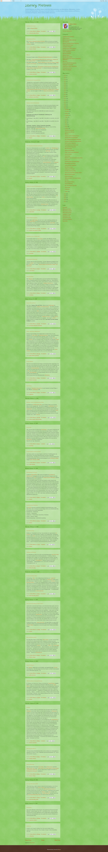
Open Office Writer (55, 554)
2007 (65, 194)
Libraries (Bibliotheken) (67, 51)
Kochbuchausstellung (35, 368)
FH (28, 370)
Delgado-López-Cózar (30, 768)
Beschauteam (47, 375)
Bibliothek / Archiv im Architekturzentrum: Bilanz (74, 157)
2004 (65, 199)
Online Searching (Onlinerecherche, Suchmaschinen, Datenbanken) (72, 59)
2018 (65, 88)
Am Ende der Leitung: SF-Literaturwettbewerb (73, 141)
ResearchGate (65, 221)
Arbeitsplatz (29, 711)
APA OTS (38, 414)
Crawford (38, 645)
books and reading (32, 33)
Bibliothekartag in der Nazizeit (70, 163)
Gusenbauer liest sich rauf (69, 130)
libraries (37, 33)
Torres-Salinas (41, 766)
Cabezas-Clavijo (49, 766)
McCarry (56, 316)
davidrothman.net (39, 652)
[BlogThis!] (51, 31)
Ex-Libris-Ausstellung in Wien (70, 170)
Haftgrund (30, 667)
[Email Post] (48, 31)
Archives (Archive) (66, 38)
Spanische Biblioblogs (69, 183)
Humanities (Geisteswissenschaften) (69, 50)
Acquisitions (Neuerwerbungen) (68, 36)
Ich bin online (67, 159)
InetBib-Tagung (34, 220)
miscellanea (31, 253)
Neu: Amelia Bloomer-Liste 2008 (70, 185)
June (66, 121)
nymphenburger (35, 389)
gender (30, 355)
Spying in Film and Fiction (69, 150)
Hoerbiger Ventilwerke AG (48, 283)
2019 (65, 87)
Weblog (57, 339)
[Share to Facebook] (53, 31)
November (67, 111)
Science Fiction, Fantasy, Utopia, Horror (70, 66)
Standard (32, 262)
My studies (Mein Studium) (67, 56)
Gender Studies (34, 335)
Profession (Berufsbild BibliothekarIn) (69, 63)
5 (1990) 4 (54, 317)
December (67, 109)
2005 (65, 197)
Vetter (54, 338)
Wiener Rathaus (30, 624)
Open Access (65, 61)
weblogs (39, 230)
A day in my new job (40, 622)
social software (35, 97)
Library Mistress (38, 5)
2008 (65, 108)
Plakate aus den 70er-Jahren (41, 128)
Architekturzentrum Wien (37, 404)
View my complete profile (67, 31)
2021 (65, 83)
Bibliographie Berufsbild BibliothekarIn (45, 57)
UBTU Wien (48, 150)
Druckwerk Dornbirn (30, 582)
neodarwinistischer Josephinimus (70, 165)
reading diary (31, 836)
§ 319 (44, 156)
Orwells (43, 197)
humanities (40, 325)
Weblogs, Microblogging (67, 69)
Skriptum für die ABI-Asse (69, 132)
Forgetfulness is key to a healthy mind (71, 145)
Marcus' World (45, 639)
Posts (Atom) (32, 842)
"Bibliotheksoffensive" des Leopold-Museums (73, 178)
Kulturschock (54, 711)
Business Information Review (49, 90)
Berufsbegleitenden (33, 372)
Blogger (59, 849)
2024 (65, 77)
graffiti (43, 787)
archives (30, 419)
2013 (65, 98)
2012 (65, 100)
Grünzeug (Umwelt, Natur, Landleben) (69, 48)
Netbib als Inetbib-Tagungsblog (70, 143)
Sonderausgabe (51, 305)
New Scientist (40, 238)
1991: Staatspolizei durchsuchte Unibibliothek (73, 139)
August (66, 117)
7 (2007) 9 (49, 645)
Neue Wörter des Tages (69, 167)
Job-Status (66, 180)
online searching (38, 419)
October (66, 113)
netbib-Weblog (32, 221)
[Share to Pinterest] (54, 31)
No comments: (43, 31)
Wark (38, 310)
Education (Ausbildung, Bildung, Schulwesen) (71, 43)
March (66, 126)
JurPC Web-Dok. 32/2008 (34, 459)
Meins (34, 578)
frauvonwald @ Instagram (67, 219)
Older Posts (57, 840)
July (66, 119)
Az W (56, 406)
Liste (49, 791)
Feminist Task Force (46, 793)
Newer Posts (28, 840)
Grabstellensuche (39, 614)
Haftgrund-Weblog (34, 28)
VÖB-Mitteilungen (54, 148)
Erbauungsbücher (39, 560)
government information (33, 325)
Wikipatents (31, 278)
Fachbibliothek (51, 406)
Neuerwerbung (67, 156)
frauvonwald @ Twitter (67, 217)
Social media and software (67, 68)
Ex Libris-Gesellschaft (39, 590)
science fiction (31, 211)
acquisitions (31, 394)
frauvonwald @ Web (66, 215)
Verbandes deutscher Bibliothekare (49, 477)
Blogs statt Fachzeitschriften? (70, 174)
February (67, 128)
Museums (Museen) (66, 55)
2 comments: (43, 740)
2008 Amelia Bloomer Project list (50, 788)
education (31, 48)
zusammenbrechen (54, 719)
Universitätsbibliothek (47, 162)
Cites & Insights (56, 645)
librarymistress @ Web (67, 209)
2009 (65, 106)
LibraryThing (29, 439)
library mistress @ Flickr (67, 212)
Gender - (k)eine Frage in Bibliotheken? (72, 152)
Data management (66, 41)
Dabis (34, 535)
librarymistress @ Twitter (67, 210)
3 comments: (43, 443)
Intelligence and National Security (43, 306)
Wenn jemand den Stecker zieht (70, 146)
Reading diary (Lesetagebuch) (68, 64)
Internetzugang (44, 429)
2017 (65, 90)
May (66, 122)
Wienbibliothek (50, 579)
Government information (67, 46)
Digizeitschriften (34, 474)
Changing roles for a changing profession (72, 135)
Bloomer (43, 791)
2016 (65, 92)
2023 (65, 79)
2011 (65, 102)
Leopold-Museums (51, 683)
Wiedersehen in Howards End (36, 388)
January (66, 191)
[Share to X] (52, 31)
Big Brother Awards (44, 204)
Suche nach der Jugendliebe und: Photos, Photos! (73, 172)
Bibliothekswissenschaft (43, 335)
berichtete (29, 507)
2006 (65, 195)
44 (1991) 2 (48, 148)
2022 (65, 81)
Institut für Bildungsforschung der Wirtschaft (37, 41)
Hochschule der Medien (54, 458)
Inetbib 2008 (52, 222)
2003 (65, 201)
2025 (65, 75)
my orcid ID (65, 207)
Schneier (30, 264)
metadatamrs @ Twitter (67, 214)
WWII (39, 787)
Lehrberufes (29, 44)
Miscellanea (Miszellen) (67, 53)
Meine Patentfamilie (68, 148)
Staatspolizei (56, 162)
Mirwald (30, 339)
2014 (65, 96)
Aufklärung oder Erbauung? (70, 168)
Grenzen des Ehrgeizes (69, 176)
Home (42, 840)
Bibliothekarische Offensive (69, 181)
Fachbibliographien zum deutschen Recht (72, 161)
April (66, 124)
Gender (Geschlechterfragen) (68, 45)
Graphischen (53, 578)
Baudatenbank (29, 408)
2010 (65, 104)
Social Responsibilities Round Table (34, 794)
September (67, 115)
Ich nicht (55, 667)
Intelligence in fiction (46, 316)
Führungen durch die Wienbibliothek (71, 137)
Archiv (57, 410)
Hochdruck (53, 580)
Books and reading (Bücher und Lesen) (69, 40)
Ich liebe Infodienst (68, 154)
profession (35, 74)
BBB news (66, 133)
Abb (35, 477)
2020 (65, 85)
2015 (65, 94)
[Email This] (50, 31)
